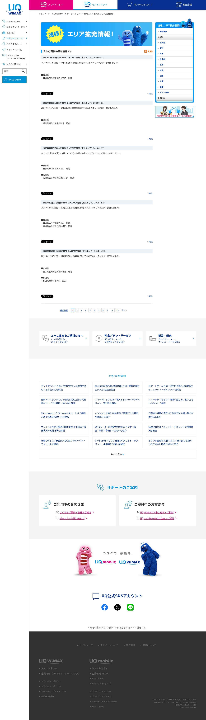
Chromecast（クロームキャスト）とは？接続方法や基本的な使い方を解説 (63, 415)
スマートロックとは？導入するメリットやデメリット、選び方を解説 (117, 401)
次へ (123, 310)
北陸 (161, 64)
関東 (161, 53)
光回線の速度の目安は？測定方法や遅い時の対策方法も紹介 (170, 415)
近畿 (161, 75)
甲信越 (162, 59)
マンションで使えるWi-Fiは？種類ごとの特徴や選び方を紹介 (116, 415)
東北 (151, 93)
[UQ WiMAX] (14, 9)
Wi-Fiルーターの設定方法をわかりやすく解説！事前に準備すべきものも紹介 (115, 428)
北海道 (162, 42)
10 (112, 310)
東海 (161, 70)
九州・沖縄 (164, 92)
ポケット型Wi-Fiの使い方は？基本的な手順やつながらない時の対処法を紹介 (170, 442)
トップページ (44, 13)
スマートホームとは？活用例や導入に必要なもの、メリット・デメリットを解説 (170, 387)
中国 (161, 81)
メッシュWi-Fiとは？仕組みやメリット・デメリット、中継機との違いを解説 (116, 442)
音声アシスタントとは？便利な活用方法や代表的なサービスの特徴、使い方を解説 (63, 401)
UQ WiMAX (58, 13)
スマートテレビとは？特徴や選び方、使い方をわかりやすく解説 (170, 401)
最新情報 (64, 310)
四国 (161, 86)
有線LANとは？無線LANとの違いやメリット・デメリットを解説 (63, 442)
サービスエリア (73, 13)
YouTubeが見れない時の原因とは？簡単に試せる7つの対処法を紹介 (117, 387)
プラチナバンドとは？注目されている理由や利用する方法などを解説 (63, 387)
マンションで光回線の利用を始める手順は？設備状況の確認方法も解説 (63, 428)
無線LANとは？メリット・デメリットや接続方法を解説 (170, 428)
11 (118, 310)
